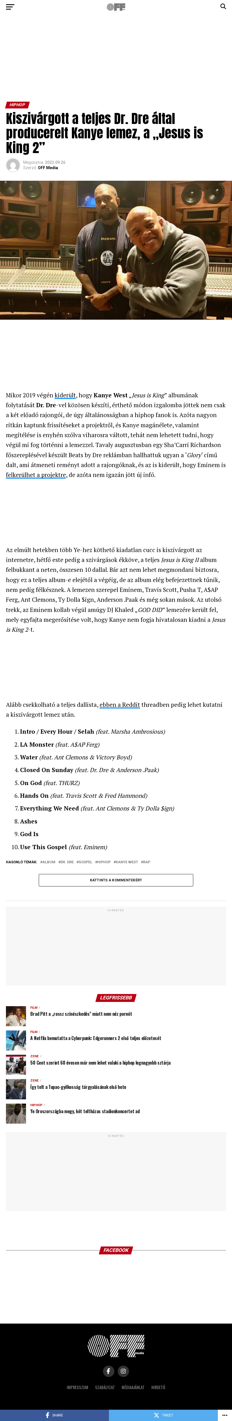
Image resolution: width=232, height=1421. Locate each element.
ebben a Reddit (120, 705)
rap (146, 862)
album (48, 862)
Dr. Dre (67, 862)
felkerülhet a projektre (36, 475)
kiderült (65, 395)
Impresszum (77, 1387)
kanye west (127, 862)
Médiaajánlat (133, 1387)
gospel (85, 862)
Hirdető (158, 1387)
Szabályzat (105, 1387)
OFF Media (48, 167)
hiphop (104, 862)
